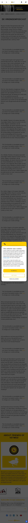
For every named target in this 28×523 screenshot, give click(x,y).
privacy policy (6, 257)
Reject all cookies (14, 278)
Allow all (14, 270)
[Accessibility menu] (26, 521)
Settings (14, 275)
